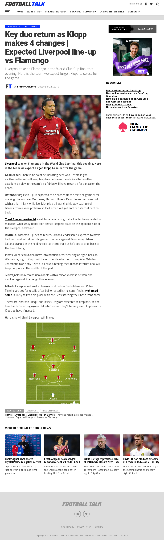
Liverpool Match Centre (41, 415)
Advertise (33, 11)
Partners (98, 527)
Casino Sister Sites (111, 11)
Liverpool (11, 163)
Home (19, 11)
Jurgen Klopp (43, 168)
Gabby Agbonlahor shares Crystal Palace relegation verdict (23, 460)
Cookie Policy (67, 527)
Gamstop (111, 96)
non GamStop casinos (118, 101)
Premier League (55, 11)
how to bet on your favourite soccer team (128, 116)
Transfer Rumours (82, 11)
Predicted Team (50, 410)
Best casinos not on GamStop (123, 90)
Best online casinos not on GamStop (127, 93)
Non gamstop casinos (118, 104)
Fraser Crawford (26, 86)
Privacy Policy (84, 527)
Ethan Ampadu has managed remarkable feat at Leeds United (62, 460)
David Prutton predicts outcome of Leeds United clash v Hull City (141, 460)
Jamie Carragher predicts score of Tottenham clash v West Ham (101, 460)
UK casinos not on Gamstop (122, 107)
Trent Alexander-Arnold (20, 219)
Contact (133, 11)
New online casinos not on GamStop (127, 99)
